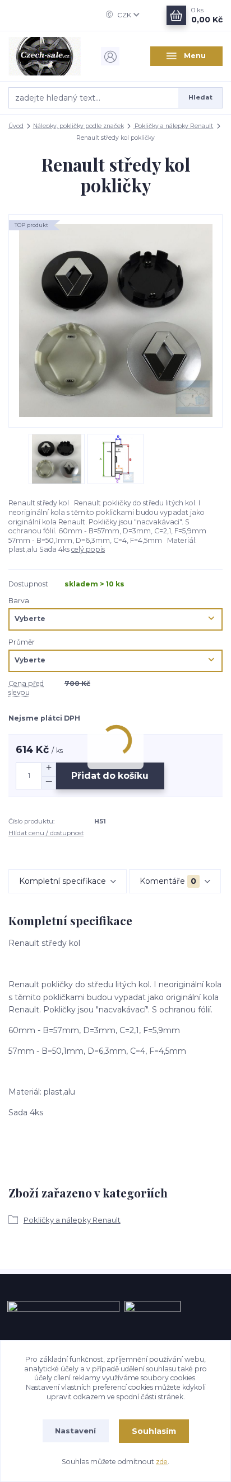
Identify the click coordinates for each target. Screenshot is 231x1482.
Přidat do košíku (110, 775)
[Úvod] (44, 56)
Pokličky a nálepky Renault (173, 126)
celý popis (88, 549)
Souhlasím (154, 1431)
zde (162, 1461)
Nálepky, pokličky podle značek (78, 126)
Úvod (16, 126)
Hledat (200, 97)
